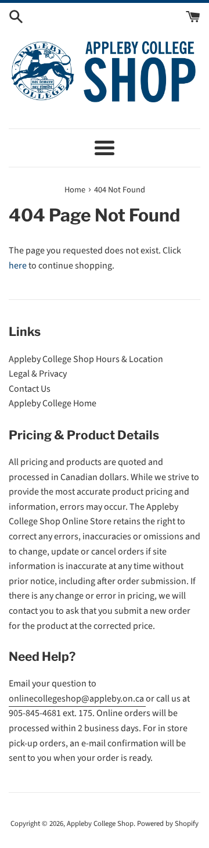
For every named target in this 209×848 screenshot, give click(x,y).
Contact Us (30, 388)
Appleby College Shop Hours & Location (86, 359)
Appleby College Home (52, 403)
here (18, 265)
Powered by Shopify (168, 823)
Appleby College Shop (100, 823)
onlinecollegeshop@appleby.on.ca (77, 698)
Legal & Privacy (38, 373)
